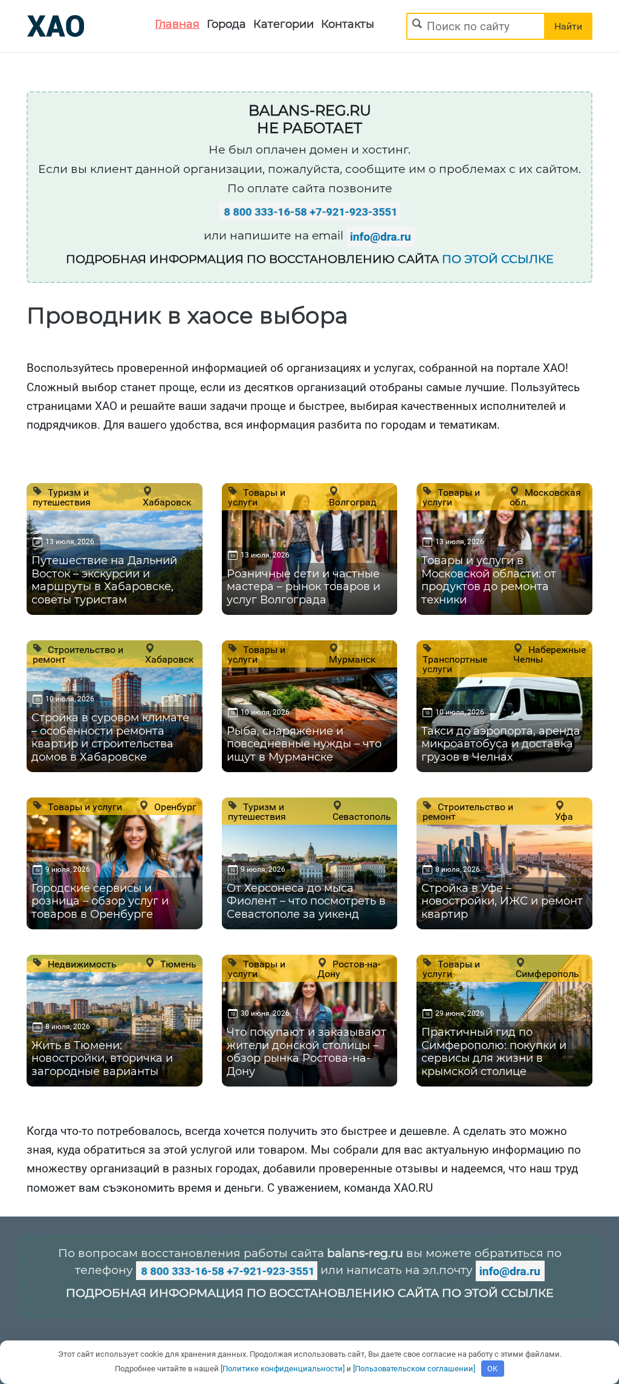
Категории (283, 24)
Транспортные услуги (455, 664)
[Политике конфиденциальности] (283, 1368)
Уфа (564, 816)
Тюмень (177, 963)
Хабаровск (167, 501)
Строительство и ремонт (78, 654)
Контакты (347, 24)
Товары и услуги (256, 497)
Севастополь (361, 816)
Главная (177, 24)
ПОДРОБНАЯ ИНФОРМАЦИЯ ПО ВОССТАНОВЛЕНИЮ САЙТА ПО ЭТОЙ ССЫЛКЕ (310, 1293)
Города (226, 24)
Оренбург (174, 806)
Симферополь (547, 973)
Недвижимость (81, 963)
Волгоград (353, 501)
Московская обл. (545, 497)
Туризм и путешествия (62, 497)
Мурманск (352, 659)
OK (492, 1368)
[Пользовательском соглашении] (414, 1368)
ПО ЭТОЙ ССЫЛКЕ (498, 259)
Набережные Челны (549, 654)
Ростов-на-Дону (348, 968)
